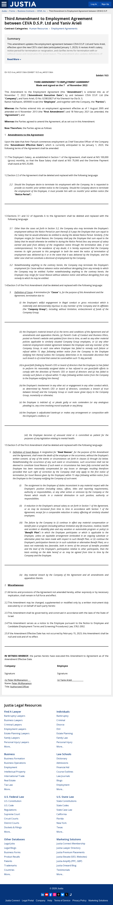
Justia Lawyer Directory (68, 847)
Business (9, 754)
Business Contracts (26, 11)
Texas (60, 827)
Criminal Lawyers (13, 724)
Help (49, 900)
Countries (9, 869)
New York (62, 822)
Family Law (62, 737)
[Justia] (23, 4)
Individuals (63, 711)
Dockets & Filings (13, 827)
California (62, 814)
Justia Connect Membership (71, 843)
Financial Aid (63, 767)
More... (7, 746)
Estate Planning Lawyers (16, 733)
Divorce (60, 724)
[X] (66, 894)
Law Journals (63, 776)
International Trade (14, 776)
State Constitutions (66, 801)
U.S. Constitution (12, 801)
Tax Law (8, 784)
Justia (4, 11)
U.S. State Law (65, 796)
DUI (58, 729)
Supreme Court (12, 814)
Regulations (10, 809)
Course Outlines (65, 771)
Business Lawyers (13, 720)
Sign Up (105, 4)
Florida (60, 818)
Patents (8, 861)
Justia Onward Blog (66, 865)
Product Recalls (12, 856)
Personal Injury (64, 742)
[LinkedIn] (42, 894)
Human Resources (38, 28)
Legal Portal (28, 900)
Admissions (62, 762)
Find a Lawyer (12, 711)
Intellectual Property (14, 771)
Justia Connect (12, 900)
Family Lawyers (12, 737)
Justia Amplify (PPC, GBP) (69, 861)
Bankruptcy (62, 715)
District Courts (11, 822)
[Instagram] (54, 894)
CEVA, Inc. (41, 11)
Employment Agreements (64, 28)
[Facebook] (50, 894)
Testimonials (63, 869)
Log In (94, 4)
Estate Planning (65, 733)
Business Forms (12, 852)
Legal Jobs (9, 843)
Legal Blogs (10, 847)
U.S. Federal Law (14, 796)
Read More (13, 59)
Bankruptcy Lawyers (14, 715)
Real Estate (10, 780)
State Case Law (64, 809)
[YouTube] (46, 894)
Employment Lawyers (15, 729)
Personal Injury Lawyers (16, 742)
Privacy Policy (79, 900)
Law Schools (64, 754)
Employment (10, 767)
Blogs (59, 780)
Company (40, 900)
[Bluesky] (62, 894)
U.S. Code (9, 805)
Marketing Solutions (69, 839)
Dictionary (62, 758)
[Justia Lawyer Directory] (70, 894)
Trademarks (10, 865)
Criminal (61, 720)
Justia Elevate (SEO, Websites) (72, 856)
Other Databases (14, 839)
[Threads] (58, 894)
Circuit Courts (11, 818)
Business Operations (15, 762)
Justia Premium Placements (71, 852)
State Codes (63, 805)
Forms (12, 11)
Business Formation (14, 758)
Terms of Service (62, 900)
